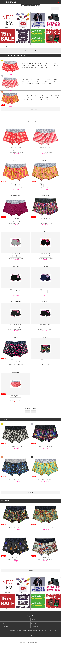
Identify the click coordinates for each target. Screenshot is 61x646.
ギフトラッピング (34, 626)
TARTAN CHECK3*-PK (16, 301)
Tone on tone (16, 266)
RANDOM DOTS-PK (15, 125)
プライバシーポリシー (46, 630)
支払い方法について (11, 630)
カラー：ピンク (9, 46)
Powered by (22, 642)
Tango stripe (45, 231)
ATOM (55, 630)
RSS (52, 630)
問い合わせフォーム (5, 626)
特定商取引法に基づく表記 (36, 630)
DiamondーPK (16, 337)
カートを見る (34, 623)
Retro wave (45, 266)
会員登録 (33, 619)
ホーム (3, 46)
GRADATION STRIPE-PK (45, 125)
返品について (27, 630)
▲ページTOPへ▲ (30, 616)
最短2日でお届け (28, 5)
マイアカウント (4, 619)
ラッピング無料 (37, 5)
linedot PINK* (45, 301)
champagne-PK (45, 195)
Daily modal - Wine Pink (15, 195)
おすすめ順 (27, 121)
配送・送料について (20, 630)
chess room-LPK (15, 372)
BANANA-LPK (45, 160)
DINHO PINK (45, 337)
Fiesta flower (15, 231)
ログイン (2, 623)
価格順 (31, 121)
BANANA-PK (15, 160)
